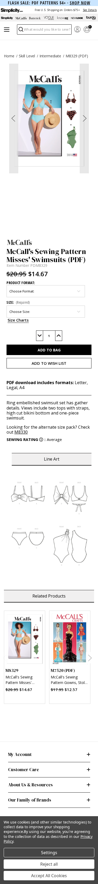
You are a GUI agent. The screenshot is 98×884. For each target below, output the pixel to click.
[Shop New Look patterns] (77, 18)
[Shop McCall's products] (21, 18)
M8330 (21, 432)
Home (9, 55)
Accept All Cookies (49, 876)
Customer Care (23, 769)
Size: (18, 302)
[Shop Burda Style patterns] (91, 18)
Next (90, 658)
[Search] (20, 31)
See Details (90, 10)
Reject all (49, 864)
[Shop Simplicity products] (7, 18)
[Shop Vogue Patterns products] (49, 18)
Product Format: (21, 282)
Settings (49, 852)
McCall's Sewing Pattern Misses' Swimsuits (18, 680)
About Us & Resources (30, 785)
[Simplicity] (11, 10)
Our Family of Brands (29, 800)
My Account (20, 754)
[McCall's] (49, 242)
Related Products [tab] (49, 596)
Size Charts (18, 320)
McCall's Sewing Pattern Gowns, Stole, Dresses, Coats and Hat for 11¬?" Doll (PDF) (69, 680)
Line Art (51, 459)
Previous (4, 658)
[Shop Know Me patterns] (63, 18)
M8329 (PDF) (77, 55)
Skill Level (27, 55)
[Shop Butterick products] (35, 18)
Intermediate (50, 55)
